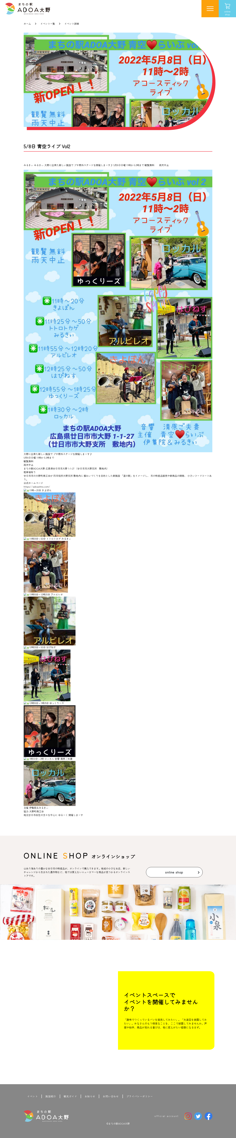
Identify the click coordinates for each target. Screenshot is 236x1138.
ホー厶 (27, 23)
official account (166, 1116)
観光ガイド (70, 1096)
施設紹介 (50, 1096)
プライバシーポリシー (139, 1096)
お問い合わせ (111, 1096)
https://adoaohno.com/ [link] (37, 486)
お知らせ (90, 1096)
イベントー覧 (47, 23)
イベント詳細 (71, 23)
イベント (32, 1096)
